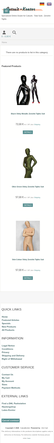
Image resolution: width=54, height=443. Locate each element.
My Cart (6, 378)
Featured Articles (10, 320)
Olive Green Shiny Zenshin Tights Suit (28, 187)
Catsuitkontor (25, 428)
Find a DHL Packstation (14, 403)
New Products (9, 326)
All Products (8, 330)
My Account (8, 381)
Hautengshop (9, 407)
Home (5, 317)
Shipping (37, 124)
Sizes (4, 384)
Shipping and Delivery (13, 355)
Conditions (7, 349)
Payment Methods (11, 388)
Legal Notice (8, 345)
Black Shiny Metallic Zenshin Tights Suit (28, 114)
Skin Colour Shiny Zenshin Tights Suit (28, 260)
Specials (6, 323)
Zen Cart (44, 428)
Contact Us (7, 374)
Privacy (5, 352)
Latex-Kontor (8, 410)
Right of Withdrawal (12, 359)
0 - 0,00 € (6, 36)
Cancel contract (10, 420)
